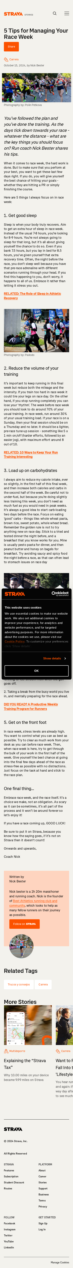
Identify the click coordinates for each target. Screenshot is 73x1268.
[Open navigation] (66, 13)
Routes (8, 1188)
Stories (43, 1182)
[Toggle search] (55, 13)
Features (9, 1170)
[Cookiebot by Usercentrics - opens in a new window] (52, 593)
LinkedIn (9, 1247)
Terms (42, 1200)
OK (36, 670)
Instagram (10, 1229)
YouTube (9, 1241)
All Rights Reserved (15, 1153)
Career (42, 1176)
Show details (52, 658)
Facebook (9, 1223)
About (42, 1170)
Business (44, 1194)
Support (43, 1188)
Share (11, 47)
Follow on (19, 924)
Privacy (43, 1206)
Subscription (11, 1176)
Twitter (8, 1235)
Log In (42, 1229)
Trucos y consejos (19, 984)
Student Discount (14, 1182)
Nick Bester (37, 65)
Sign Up (43, 1223)
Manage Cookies (60, 1262)
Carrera (43, 984)
